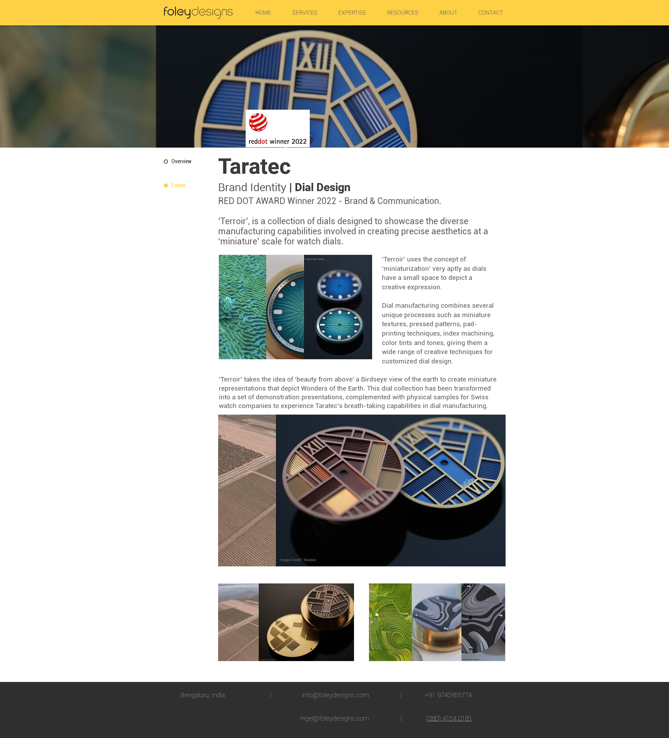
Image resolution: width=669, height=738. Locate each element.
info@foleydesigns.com (335, 695)
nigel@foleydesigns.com (334, 718)
